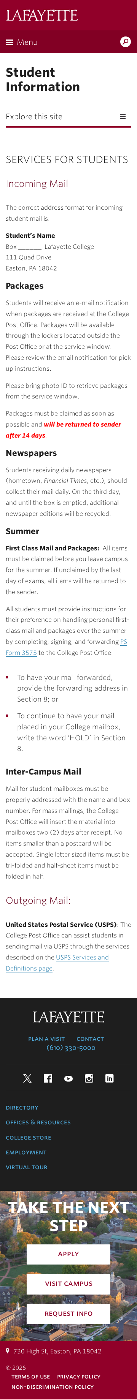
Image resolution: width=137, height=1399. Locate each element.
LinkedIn (109, 1078)
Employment (26, 1152)
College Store (28, 1137)
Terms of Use (30, 1376)
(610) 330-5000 (71, 1047)
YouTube (68, 1078)
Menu (27, 42)
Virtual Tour (27, 1167)
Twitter (27, 1078)
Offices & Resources (38, 1122)
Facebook (47, 1078)
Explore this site (34, 116)
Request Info (69, 1313)
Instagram (89, 1078)
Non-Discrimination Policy (52, 1386)
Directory (22, 1107)
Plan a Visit (46, 1038)
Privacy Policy (78, 1376)
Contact (90, 1038)
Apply (68, 1253)
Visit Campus (68, 1283)
